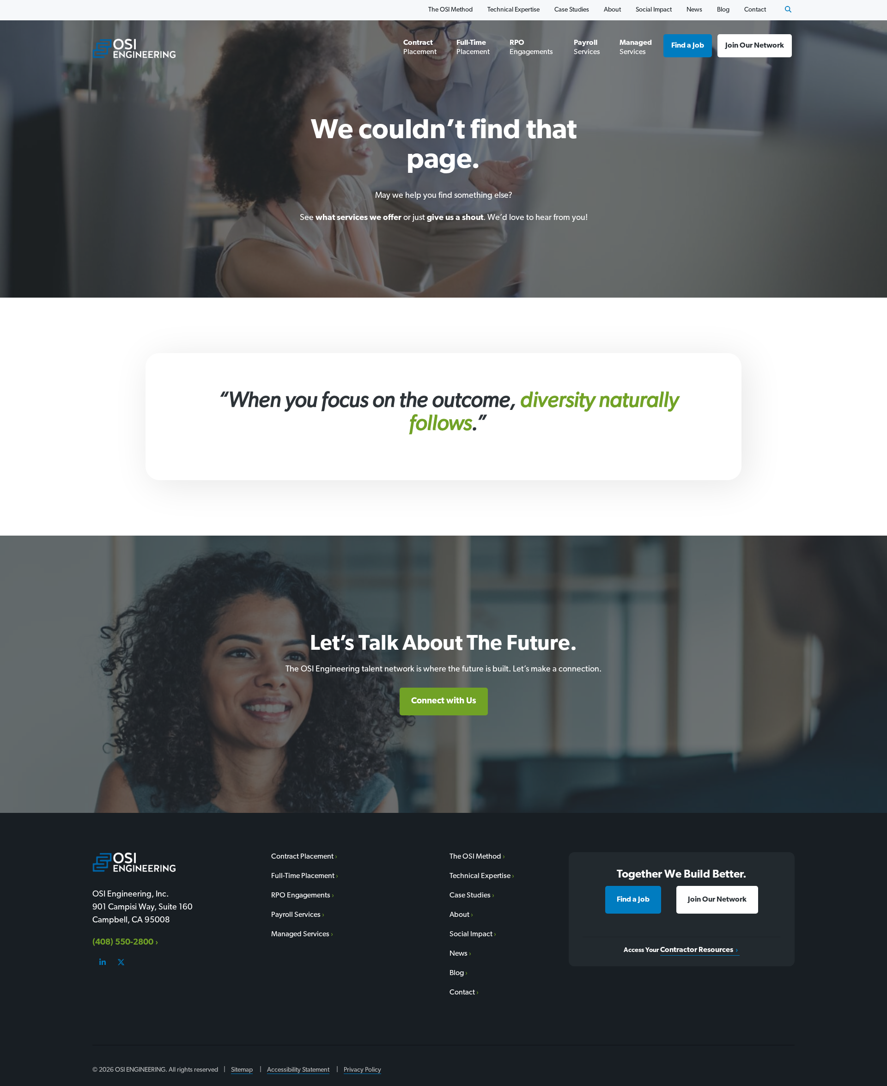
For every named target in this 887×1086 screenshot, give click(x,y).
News (694, 9)
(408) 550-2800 (122, 943)
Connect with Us (443, 701)
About (612, 9)
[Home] (134, 48)
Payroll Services (587, 47)
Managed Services (636, 47)
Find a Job (687, 45)
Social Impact (654, 9)
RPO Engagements (531, 47)
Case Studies (571, 9)
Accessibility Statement (298, 1070)
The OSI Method (450, 9)
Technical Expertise (513, 9)
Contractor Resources (696, 950)
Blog (723, 9)
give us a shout (455, 218)
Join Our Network (754, 45)
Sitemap (242, 1070)
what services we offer (358, 218)
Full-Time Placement (473, 47)
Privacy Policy (362, 1070)
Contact (755, 9)
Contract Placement (420, 47)
